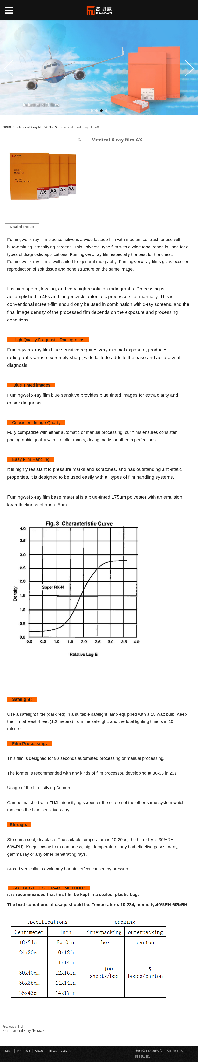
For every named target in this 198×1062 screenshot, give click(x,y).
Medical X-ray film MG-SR (29, 1031)
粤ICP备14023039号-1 (150, 1051)
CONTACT (68, 1051)
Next (189, 68)
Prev (8, 68)
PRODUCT (9, 127)
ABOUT (40, 1051)
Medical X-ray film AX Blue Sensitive (43, 127)
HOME (8, 1051)
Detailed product (22, 227)
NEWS (53, 1051)
